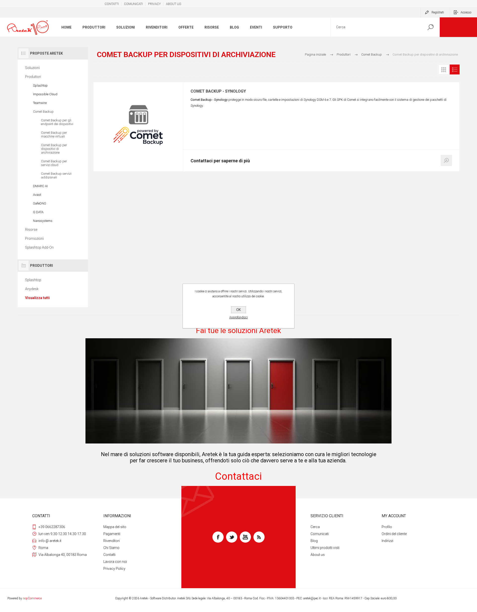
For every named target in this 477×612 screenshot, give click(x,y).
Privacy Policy (114, 569)
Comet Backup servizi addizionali (56, 175)
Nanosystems (42, 221)
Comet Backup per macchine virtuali (54, 134)
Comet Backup (43, 111)
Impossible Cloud (45, 94)
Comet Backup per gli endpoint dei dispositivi (57, 122)
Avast (37, 195)
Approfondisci (238, 317)
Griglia (443, 69)
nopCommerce (32, 598)
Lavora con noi (115, 562)
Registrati (438, 12)
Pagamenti (111, 534)
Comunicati (320, 534)
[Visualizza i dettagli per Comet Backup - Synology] (138, 126)
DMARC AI (40, 186)
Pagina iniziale (315, 54)
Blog (314, 541)
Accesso (466, 12)
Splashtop (40, 85)
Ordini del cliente (394, 534)
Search (430, 27)
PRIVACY (154, 4)
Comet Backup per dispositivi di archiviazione (54, 148)
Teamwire (40, 103)
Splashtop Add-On (39, 247)
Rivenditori (111, 541)
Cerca (315, 527)
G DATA (38, 212)
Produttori (33, 77)
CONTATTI (112, 4)
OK (238, 310)
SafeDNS (39, 203)
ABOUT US (173, 4)
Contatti (109, 555)
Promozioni (34, 238)
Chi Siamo (111, 548)
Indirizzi (387, 541)
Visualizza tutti (37, 298)
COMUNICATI (133, 4)
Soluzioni (32, 68)
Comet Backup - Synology (218, 91)
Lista (455, 69)
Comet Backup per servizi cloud (54, 163)
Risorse (31, 230)
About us (318, 555)
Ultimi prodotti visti (325, 548)
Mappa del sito (114, 527)
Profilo (387, 527)
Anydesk (32, 289)
